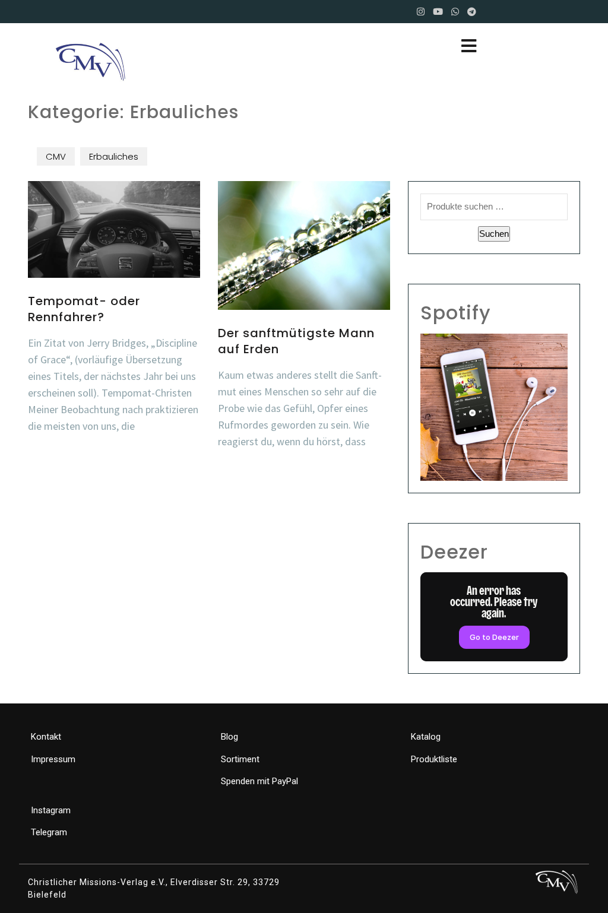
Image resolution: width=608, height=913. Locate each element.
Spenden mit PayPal (259, 781)
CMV (56, 156)
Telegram (49, 832)
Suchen (494, 234)
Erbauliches (113, 156)
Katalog (426, 736)
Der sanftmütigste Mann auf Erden (296, 341)
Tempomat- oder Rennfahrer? (84, 309)
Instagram (51, 810)
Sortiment (240, 759)
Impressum (53, 759)
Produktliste (434, 759)
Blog (229, 736)
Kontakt (46, 736)
